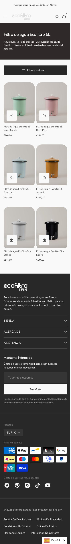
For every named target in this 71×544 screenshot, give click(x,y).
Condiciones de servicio (17, 526)
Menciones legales (14, 533)
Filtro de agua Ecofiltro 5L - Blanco (17, 247)
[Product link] (18, 110)
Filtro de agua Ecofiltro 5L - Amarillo (49, 187)
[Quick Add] (12, 114)
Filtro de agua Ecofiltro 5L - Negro (49, 247)
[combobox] (52, 540)
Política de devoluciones (17, 519)
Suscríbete (34, 389)
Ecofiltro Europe (22, 509)
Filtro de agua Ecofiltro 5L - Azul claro (17, 187)
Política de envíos (46, 526)
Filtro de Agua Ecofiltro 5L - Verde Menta (18, 126)
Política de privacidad (49, 519)
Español (53, 540)
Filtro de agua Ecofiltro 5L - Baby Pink (49, 126)
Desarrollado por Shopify (47, 509)
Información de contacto (45, 533)
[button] (5, 17)
